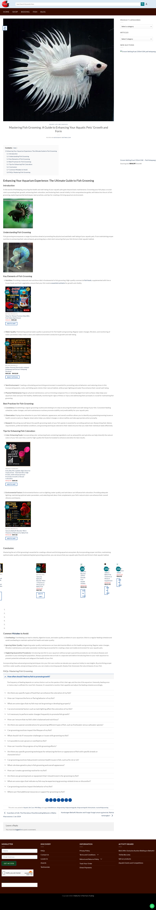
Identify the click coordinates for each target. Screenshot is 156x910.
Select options (12, 377)
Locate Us (44, 858)
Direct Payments (86, 867)
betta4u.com (66, 137)
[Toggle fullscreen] (14, 900)
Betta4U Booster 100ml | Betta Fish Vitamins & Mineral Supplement (74, 574)
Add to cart (11, 323)
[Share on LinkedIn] (66, 799)
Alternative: (5, 881)
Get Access (9, 863)
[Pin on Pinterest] (62, 799)
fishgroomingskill (82, 807)
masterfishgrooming (102, 807)
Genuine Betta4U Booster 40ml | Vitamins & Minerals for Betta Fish (16, 532)
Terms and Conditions (88, 854)
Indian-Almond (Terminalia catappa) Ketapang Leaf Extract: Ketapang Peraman (17, 369)
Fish (35, 12)
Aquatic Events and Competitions (131, 862)
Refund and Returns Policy (89, 859)
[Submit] (142, 4)
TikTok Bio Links (124, 854)
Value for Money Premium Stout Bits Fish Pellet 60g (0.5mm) (17, 317)
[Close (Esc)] (2, 900)
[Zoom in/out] (20, 900)
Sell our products (125, 858)
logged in (18, 829)
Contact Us (45, 854)
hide (15, 148)
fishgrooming (61, 807)
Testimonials (45, 867)
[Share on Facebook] (47, 799)
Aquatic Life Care (55, 124)
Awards (43, 862)
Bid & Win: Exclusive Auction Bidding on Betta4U (136, 850)
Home (6, 12)
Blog (43, 12)
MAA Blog (64, 124)
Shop (15, 12)
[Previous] (5, 604)
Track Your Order (86, 863)
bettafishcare (52, 807)
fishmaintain (91, 807)
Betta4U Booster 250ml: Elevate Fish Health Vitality (49, 577)
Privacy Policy (85, 850)
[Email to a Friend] (58, 799)
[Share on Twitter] (54, 799)
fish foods (87, 280)
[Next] (11, 604)
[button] (146, 4)
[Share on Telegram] (70, 799)
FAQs (43, 850)
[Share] (8, 900)
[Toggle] (5, 676)
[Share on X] (51, 799)
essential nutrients (58, 283)
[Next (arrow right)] (8, 906)
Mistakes (16, 633)
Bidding (25, 12)
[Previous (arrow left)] (2, 906)
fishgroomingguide (71, 807)
